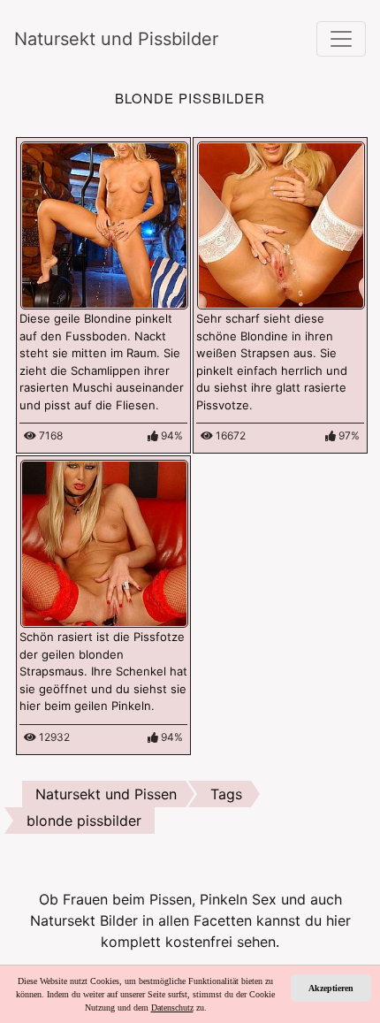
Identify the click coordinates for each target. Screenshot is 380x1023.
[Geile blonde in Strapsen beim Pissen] (104, 542)
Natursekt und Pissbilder (116, 39)
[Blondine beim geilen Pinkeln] (104, 224)
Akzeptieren (330, 988)
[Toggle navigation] (341, 39)
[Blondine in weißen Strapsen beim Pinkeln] (281, 224)
